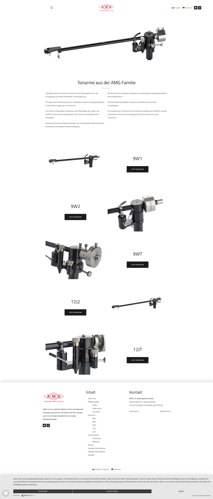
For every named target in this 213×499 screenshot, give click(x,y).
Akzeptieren (112, 491)
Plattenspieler (93, 402)
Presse (91, 445)
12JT (94, 432)
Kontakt (91, 455)
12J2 (94, 428)
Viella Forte (97, 408)
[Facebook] (195, 7)
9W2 (94, 422)
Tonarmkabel (93, 435)
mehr (181, 491)
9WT (94, 425)
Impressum (134, 411)
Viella (94, 405)
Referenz (96, 442)
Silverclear (96, 438)
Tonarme (91, 415)
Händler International (96, 452)
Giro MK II (96, 412)
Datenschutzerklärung (205, 495)
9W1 (94, 418)
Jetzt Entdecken (137, 169)
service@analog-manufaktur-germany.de (146, 405)
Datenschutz (165, 411)
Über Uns (92, 398)
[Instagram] (199, 7)
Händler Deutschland (96, 448)
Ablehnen (42, 491)
